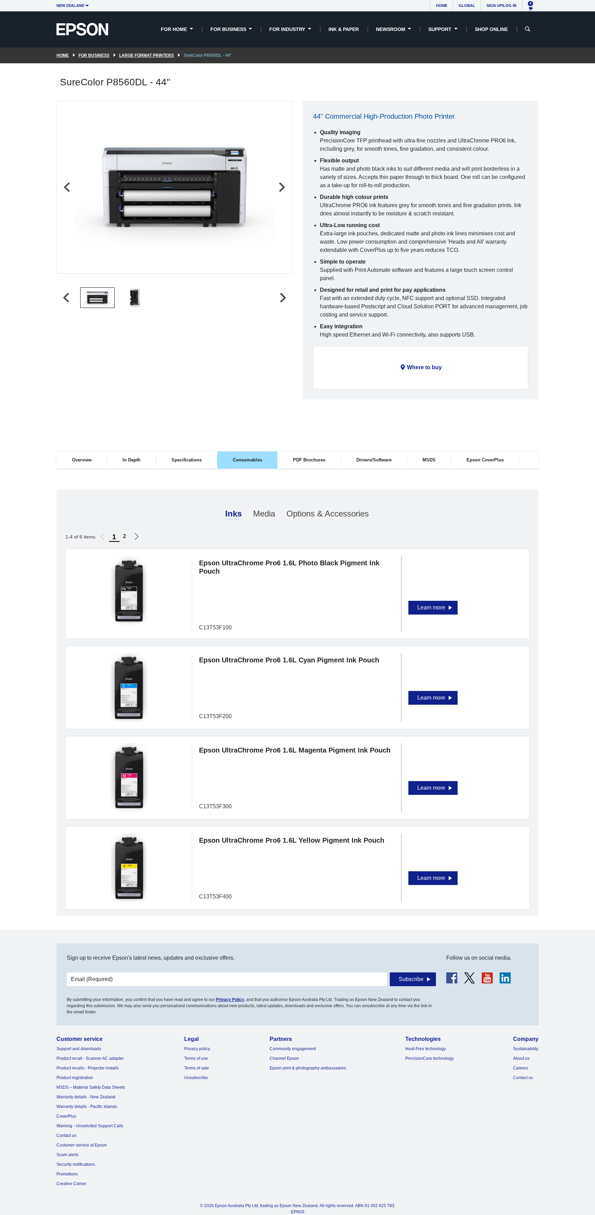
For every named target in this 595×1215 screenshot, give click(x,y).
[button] (97, 297)
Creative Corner (71, 1183)
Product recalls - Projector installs (87, 1068)
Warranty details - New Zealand (85, 1097)
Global (467, 5)
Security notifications (75, 1164)
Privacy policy (197, 1048)
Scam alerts (67, 1154)
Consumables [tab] (247, 459)
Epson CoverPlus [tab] (485, 459)
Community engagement (293, 1048)
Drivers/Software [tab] (374, 459)
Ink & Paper (343, 29)
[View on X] (469, 977)
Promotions (67, 1174)
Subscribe (411, 979)
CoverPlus (66, 1116)
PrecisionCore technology (429, 1058)
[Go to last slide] (67, 187)
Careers (520, 1068)
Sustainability (525, 1048)
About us (521, 1058)
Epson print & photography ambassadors (308, 1068)
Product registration (74, 1077)
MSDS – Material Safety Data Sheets (90, 1087)
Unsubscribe (196, 1077)
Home (441, 5)
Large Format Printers (146, 55)
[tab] (233, 514)
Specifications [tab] (186, 459)
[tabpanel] (297, 703)
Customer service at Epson (81, 1145)
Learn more (431, 607)
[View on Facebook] (451, 977)
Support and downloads (78, 1048)
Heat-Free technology (425, 1048)
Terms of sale (196, 1068)
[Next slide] (281, 187)
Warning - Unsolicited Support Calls (89, 1125)
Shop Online (491, 29)
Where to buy (424, 367)
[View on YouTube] (487, 977)
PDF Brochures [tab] (309, 459)
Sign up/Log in (501, 5)
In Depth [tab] (131, 459)
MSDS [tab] (429, 459)
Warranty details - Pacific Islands (86, 1106)
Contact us (66, 1135)
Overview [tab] (82, 459)
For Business (94, 55)
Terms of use (196, 1058)
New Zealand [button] (70, 5)
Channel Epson (284, 1058)
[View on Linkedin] (505, 977)
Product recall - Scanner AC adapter (90, 1058)
